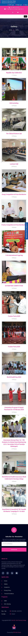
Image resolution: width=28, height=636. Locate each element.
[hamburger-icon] (25, 16)
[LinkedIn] (15, 12)
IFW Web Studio (17, 632)
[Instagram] (13, 12)
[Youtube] (16, 573)
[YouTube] (18, 12)
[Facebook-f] (3, 573)
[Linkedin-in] (12, 573)
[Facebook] (10, 12)
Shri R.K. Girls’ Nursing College (19, 620)
